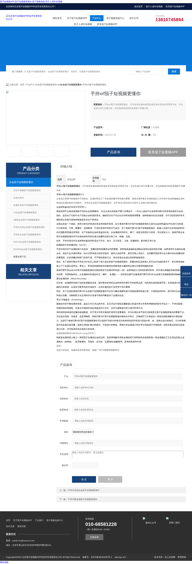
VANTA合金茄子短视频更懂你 (27, 242)
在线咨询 (94, 537)
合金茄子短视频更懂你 (46, 84)
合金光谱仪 (18, 198)
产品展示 (39, 520)
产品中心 (96, 18)
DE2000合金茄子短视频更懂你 (27, 249)
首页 (22, 84)
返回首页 (138, 6)
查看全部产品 (19, 256)
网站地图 (4, 562)
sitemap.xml (120, 557)
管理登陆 (182, 557)
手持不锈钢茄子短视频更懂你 (27, 190)
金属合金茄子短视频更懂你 (26, 205)
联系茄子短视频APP (175, 6)
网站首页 (57, 18)
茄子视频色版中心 (115, 18)
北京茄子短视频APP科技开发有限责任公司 (34, 6)
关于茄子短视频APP (77, 18)
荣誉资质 (21, 526)
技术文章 (133, 18)
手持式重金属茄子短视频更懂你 (82, 499)
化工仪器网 (170, 557)
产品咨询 (113, 152)
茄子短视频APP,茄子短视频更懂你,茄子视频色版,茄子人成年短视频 (31, 1)
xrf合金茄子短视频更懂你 (25, 212)
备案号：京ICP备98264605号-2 (97, 557)
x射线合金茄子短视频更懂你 (26, 220)
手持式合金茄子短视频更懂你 (27, 234)
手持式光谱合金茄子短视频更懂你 (29, 227)
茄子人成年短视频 (154, 6)
